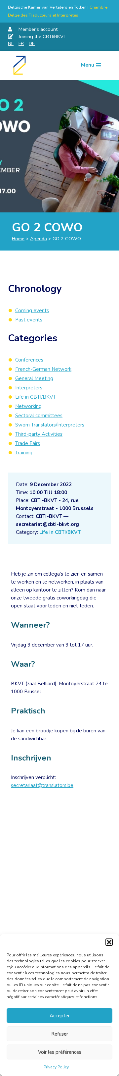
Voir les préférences (59, 1052)
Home (18, 238)
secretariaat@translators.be (42, 785)
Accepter (60, 1015)
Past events (28, 319)
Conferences (29, 360)
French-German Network (43, 369)
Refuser (59, 1034)
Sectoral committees (38, 415)
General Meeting (34, 378)
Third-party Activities (38, 434)
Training (23, 452)
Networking (28, 406)
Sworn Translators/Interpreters (49, 425)
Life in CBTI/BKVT (60, 532)
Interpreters (28, 387)
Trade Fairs (27, 443)
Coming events (32, 310)
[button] (109, 942)
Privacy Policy (56, 1067)
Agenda (38, 238)
